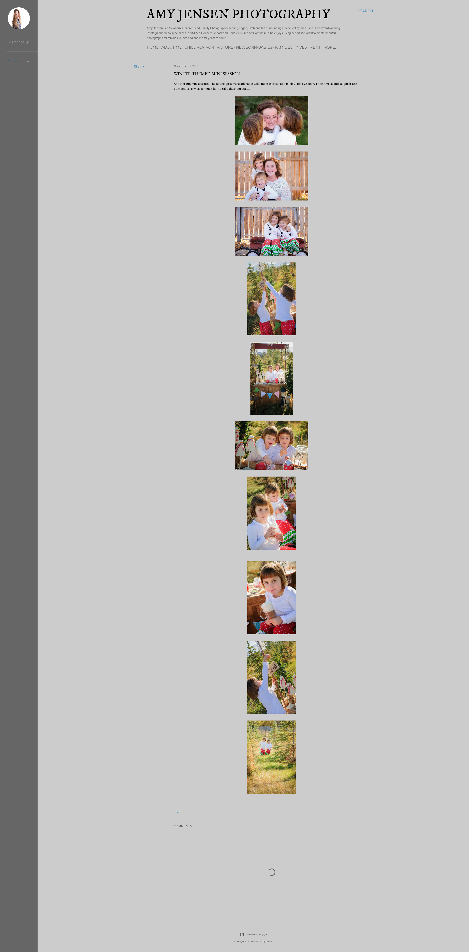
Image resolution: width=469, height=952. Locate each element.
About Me (171, 47)
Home (153, 47)
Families (284, 47)
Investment (308, 47)
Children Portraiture (208, 47)
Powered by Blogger (256, 934)
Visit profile (19, 42)
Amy (19, 35)
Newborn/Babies (254, 47)
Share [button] (139, 67)
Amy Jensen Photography (238, 15)
